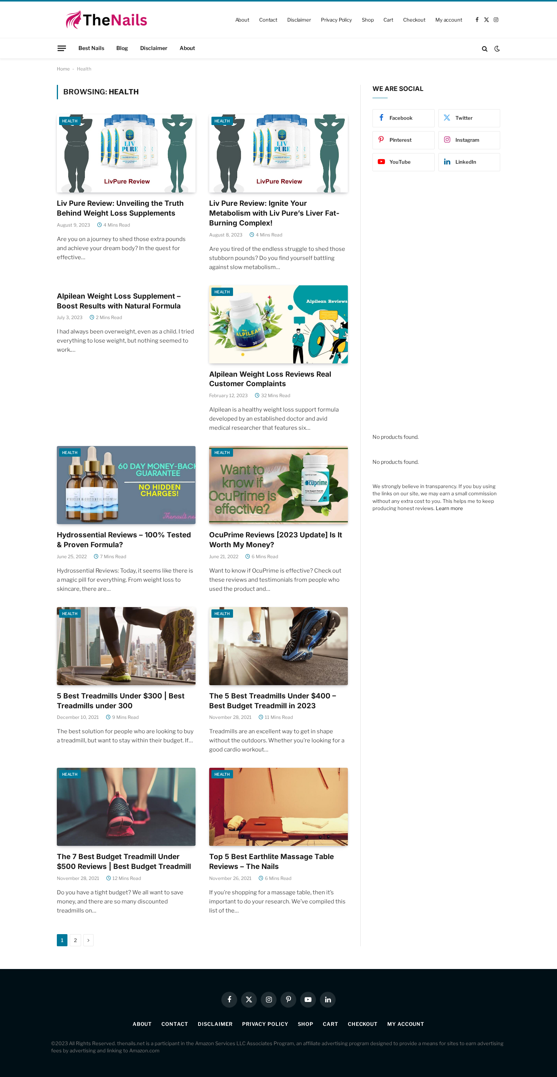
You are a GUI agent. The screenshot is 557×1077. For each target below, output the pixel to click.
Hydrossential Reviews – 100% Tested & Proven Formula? (124, 540)
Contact (268, 20)
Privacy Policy (336, 20)
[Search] (484, 48)
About (242, 20)
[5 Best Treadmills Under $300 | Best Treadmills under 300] (126, 646)
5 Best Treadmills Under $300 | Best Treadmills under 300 (121, 701)
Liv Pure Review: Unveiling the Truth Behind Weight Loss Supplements (120, 208)
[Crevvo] (108, 19)
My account (448, 20)
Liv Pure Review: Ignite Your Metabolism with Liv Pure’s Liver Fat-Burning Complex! (274, 213)
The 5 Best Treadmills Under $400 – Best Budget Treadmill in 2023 (272, 701)
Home (63, 69)
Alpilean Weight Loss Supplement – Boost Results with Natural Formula (119, 301)
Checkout (414, 20)
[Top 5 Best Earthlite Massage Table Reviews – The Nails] (278, 807)
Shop (368, 20)
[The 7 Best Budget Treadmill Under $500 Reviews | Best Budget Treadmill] (126, 807)
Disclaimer (299, 20)
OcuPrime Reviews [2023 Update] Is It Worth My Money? (275, 540)
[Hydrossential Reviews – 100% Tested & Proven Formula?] (126, 485)
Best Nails (91, 48)
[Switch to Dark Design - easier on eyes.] (496, 48)
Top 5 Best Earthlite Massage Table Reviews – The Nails (271, 861)
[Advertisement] (436, 302)
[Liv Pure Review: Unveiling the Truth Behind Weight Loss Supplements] (126, 153)
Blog (122, 48)
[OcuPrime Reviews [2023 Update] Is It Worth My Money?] (278, 485)
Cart (388, 20)
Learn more (449, 508)
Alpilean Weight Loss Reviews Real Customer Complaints (270, 379)
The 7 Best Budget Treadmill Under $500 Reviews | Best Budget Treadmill (124, 861)
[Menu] (62, 48)
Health (70, 121)
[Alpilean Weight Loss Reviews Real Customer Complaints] (278, 324)
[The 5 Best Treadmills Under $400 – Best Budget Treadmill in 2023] (278, 646)
